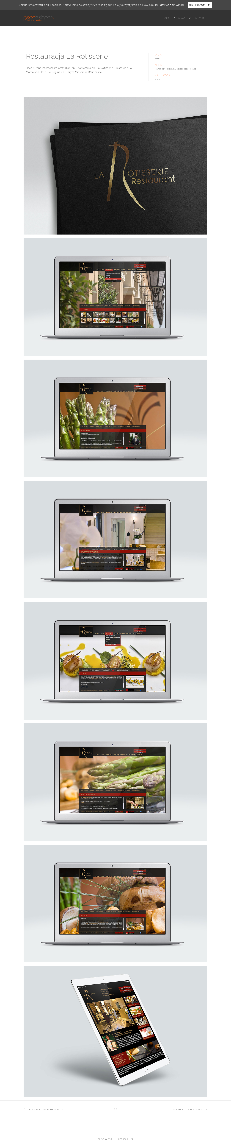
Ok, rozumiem (200, 5)
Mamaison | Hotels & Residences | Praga (175, 69)
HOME (166, 18)
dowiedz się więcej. (172, 4)
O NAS (182, 18)
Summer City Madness (187, 1109)
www (157, 79)
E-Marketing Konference (46, 1109)
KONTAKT (199, 18)
